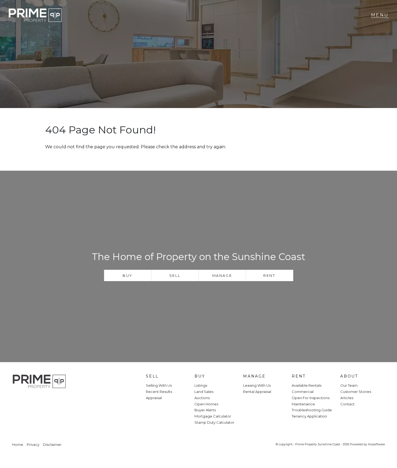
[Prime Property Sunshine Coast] (35, 15)
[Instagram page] (34, 399)
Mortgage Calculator (212, 416)
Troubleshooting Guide (312, 410)
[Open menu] (380, 15)
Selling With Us (159, 385)
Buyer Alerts (205, 410)
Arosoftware (376, 444)
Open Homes (206, 404)
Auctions (202, 398)
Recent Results (159, 391)
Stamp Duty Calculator (214, 422)
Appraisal (154, 398)
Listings (200, 385)
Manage (222, 275)
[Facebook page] (19, 399)
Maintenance (303, 404)
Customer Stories (355, 391)
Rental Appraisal (257, 391)
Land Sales (203, 391)
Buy (128, 275)
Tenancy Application (309, 416)
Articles (346, 398)
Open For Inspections (310, 398)
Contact (347, 404)
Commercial (303, 391)
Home (17, 445)
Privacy (33, 445)
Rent (269, 275)
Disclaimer (52, 445)
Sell (174, 275)
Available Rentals (306, 385)
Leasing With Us (257, 385)
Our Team (349, 385)
